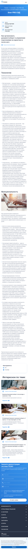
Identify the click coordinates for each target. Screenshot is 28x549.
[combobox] (14, 478)
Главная (6, 7)
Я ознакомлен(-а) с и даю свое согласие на (14, 491)
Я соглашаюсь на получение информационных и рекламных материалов (13, 496)
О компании (12, 7)
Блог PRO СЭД (20, 7)
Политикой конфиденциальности (17, 490)
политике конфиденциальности (7, 543)
